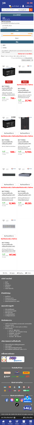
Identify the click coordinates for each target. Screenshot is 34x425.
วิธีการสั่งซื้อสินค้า (9, 309)
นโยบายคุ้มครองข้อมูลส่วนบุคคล (13, 348)
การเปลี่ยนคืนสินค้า (10, 314)
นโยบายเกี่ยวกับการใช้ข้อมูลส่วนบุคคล (14, 344)
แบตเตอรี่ (7, 52)
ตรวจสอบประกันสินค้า (10, 300)
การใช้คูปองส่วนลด (10, 316)
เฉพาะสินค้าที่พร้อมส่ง (17, 58)
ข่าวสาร (7, 284)
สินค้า (6, 282)
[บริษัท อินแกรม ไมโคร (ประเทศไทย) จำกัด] (13, 117)
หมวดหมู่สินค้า (22, 10)
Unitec (5, 48)
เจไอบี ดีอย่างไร (9, 288)
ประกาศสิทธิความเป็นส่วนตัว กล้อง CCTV (16, 349)
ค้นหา (17, 38)
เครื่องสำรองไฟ (13, 50)
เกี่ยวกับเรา (8, 285)
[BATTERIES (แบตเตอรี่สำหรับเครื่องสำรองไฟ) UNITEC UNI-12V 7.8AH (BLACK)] (9, 123)
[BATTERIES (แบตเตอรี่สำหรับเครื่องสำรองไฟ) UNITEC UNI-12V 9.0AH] (9, 72)
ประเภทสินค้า (17, 15)
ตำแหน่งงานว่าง (9, 298)
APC (4, 45)
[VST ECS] (29, 66)
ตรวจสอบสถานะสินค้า (10, 311)
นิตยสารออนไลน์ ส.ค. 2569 (12, 301)
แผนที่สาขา (8, 296)
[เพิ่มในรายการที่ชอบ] (3, 67)
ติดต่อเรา (7, 287)
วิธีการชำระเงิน (9, 312)
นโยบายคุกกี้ (8, 346)
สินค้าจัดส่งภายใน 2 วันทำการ (25, 85)
